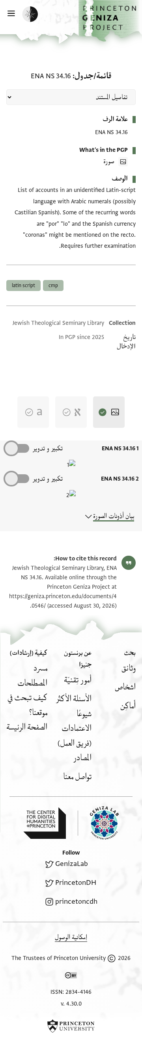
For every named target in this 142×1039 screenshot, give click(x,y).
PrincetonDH (75, 882)
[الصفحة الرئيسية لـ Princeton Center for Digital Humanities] (44, 823)
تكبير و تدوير (47, 448)
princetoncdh (76, 901)
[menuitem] (128, 668)
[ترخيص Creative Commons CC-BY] (71, 977)
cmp (53, 285)
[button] (110, 21)
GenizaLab (71, 863)
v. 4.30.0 (71, 1004)
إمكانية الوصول (71, 937)
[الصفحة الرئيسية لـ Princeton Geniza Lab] (98, 823)
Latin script (23, 285)
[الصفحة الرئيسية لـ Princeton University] (71, 1026)
